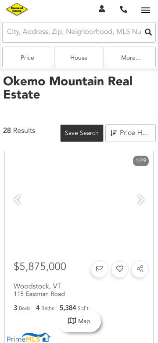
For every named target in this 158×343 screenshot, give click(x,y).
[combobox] (8, 32)
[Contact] (99, 269)
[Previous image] (17, 201)
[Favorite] (120, 269)
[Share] (140, 269)
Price (27, 58)
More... (131, 58)
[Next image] (141, 201)
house (79, 58)
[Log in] (101, 10)
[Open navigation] (145, 10)
